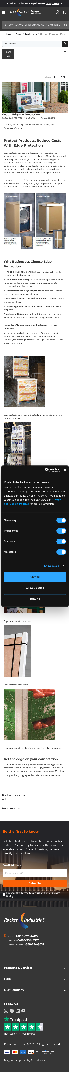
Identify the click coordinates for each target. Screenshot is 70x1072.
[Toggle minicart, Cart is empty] (64, 12)
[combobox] (35, 25)
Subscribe (35, 883)
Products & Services (33, 973)
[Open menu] (3, 12)
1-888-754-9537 (28, 940)
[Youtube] (23, 1016)
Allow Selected (35, 587)
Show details (51, 565)
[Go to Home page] (26, 12)
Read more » (11, 808)
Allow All (35, 576)
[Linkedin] (18, 1016)
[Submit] (65, 25)
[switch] (61, 531)
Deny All (35, 598)
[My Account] (57, 12)
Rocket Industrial (24, 117)
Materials (31, 34)
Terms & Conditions (33, 892)
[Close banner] (65, 470)
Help (33, 984)
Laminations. (13, 128)
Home (8, 34)
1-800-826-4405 (27, 936)
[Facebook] (12, 1016)
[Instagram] (6, 1016)
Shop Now (52, 3)
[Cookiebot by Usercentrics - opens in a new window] (45, 470)
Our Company (33, 995)
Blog (19, 34)
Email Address (12, 865)
